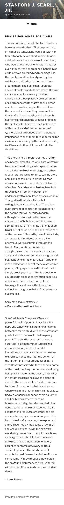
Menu (34, 23)
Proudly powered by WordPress (22, 496)
